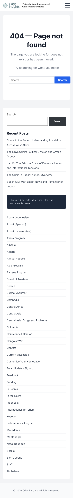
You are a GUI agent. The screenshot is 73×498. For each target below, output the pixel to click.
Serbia (11, 450)
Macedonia (13, 430)
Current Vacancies (18, 354)
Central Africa (15, 306)
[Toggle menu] (67, 5)
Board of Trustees (17, 279)
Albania (11, 245)
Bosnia (11, 286)
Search (11, 114)
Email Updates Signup (20, 368)
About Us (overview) (19, 231)
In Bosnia (12, 389)
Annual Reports (16, 258)
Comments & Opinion (19, 334)
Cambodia (13, 299)
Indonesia (13, 402)
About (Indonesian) (18, 217)
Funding (11, 382)
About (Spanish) (16, 224)
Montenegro (14, 437)
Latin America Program (20, 423)
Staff (9, 464)
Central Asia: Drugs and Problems (27, 320)
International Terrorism (20, 409)
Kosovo (11, 416)
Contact (11, 347)
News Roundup (16, 443)
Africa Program (16, 238)
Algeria (11, 251)
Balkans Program (17, 272)
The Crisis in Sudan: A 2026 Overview (29, 175)
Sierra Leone (14, 457)
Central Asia (14, 313)
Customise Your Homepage (23, 361)
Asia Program (15, 265)
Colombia (12, 327)
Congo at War (15, 341)
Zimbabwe (13, 471)
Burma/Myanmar (16, 292)
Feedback (12, 375)
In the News (14, 395)
